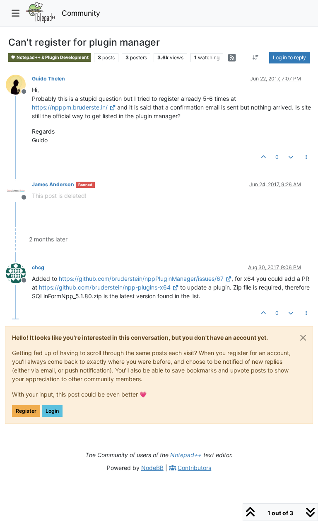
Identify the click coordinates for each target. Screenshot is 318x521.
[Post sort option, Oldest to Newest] (256, 57)
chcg (38, 267)
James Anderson (53, 184)
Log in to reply (289, 57)
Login (52, 411)
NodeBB (152, 467)
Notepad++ (186, 454)
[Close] (303, 337)
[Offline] (19, 84)
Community (81, 13)
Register (26, 411)
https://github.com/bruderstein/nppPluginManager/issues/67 (141, 278)
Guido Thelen (48, 78)
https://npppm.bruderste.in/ (70, 107)
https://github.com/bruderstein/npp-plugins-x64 (105, 287)
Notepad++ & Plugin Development (52, 57)
